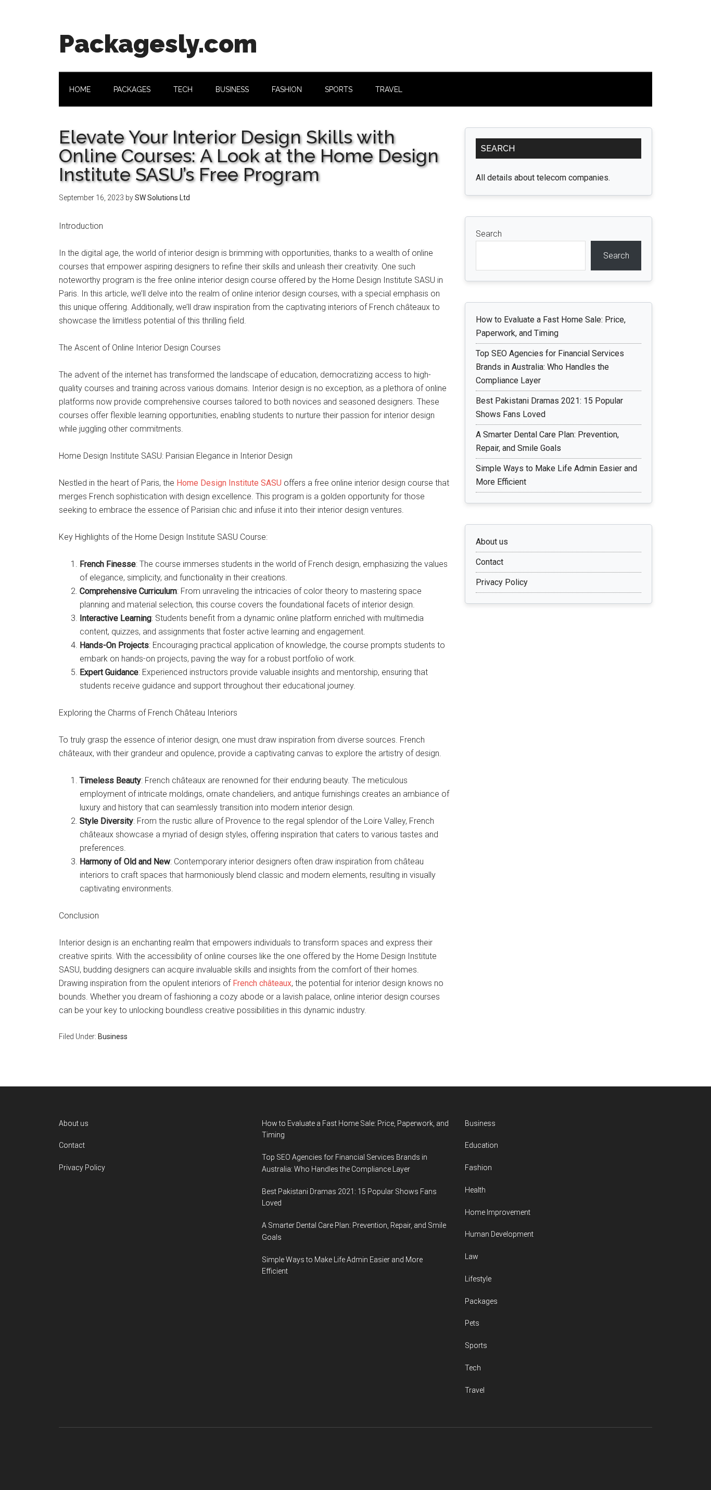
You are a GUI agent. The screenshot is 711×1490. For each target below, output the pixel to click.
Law (471, 1256)
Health (475, 1190)
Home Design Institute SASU (228, 483)
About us (492, 542)
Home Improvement (497, 1212)
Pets (472, 1323)
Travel (475, 1390)
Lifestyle (478, 1279)
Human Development (499, 1234)
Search (489, 234)
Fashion (478, 1167)
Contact (489, 562)
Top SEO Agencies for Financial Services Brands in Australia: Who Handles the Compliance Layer (550, 366)
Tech (473, 1368)
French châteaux (261, 983)
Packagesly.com (158, 43)
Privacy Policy (502, 582)
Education (481, 1145)
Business (113, 1036)
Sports (476, 1345)
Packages (481, 1301)
